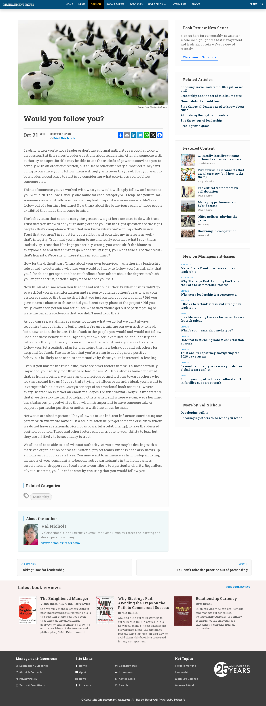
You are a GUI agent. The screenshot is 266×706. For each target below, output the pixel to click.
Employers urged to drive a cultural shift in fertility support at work (211, 381)
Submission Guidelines (33, 665)
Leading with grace (195, 126)
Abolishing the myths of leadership (207, 115)
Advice (196, 4)
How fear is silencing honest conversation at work (212, 341)
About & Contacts (30, 672)
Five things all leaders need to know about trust (212, 108)
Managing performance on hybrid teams (218, 204)
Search (123, 685)
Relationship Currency (216, 598)
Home (69, 4)
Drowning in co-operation (217, 231)
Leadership (41, 497)
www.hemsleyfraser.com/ (60, 543)
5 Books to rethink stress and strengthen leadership (211, 305)
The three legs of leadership (201, 120)
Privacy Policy (28, 678)
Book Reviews (115, 4)
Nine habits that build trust (201, 101)
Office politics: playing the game (217, 218)
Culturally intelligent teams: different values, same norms (219, 157)
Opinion (96, 4)
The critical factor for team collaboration (218, 189)
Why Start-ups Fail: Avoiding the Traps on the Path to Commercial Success (212, 283)
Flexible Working (185, 665)
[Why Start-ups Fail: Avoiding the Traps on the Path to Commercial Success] (107, 621)
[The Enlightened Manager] (29, 616)
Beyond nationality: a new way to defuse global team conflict (211, 367)
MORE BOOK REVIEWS (237, 587)
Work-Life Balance (186, 678)
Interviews (179, 4)
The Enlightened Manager (64, 598)
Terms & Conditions (32, 685)
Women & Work (185, 685)
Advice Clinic (127, 678)
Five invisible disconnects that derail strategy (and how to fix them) (221, 173)
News (81, 4)
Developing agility (195, 412)
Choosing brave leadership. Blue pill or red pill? (212, 88)
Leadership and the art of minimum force (211, 96)
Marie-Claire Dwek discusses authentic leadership (210, 269)
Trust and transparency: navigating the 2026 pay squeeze (210, 354)
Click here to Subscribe (199, 57)
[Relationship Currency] (185, 614)
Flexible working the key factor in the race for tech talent (212, 318)
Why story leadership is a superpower (209, 294)
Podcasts (136, 4)
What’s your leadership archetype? (207, 330)
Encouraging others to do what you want (211, 418)
